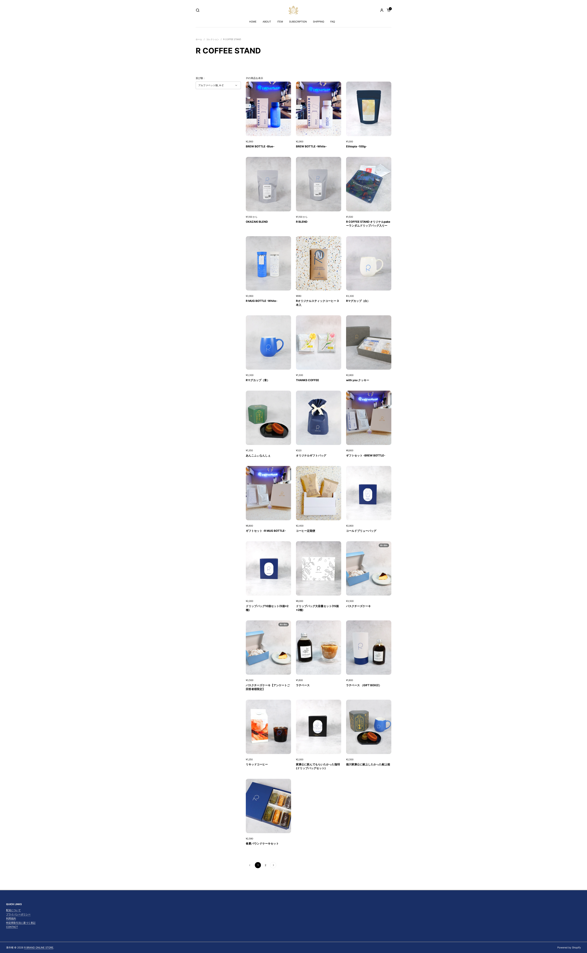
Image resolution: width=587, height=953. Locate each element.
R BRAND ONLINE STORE (38, 947)
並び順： (200, 78)
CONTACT (12, 926)
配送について (13, 910)
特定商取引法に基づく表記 (20, 922)
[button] (197, 10)
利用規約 (11, 918)
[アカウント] (382, 10)
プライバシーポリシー (18, 914)
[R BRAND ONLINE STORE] (293, 10)
